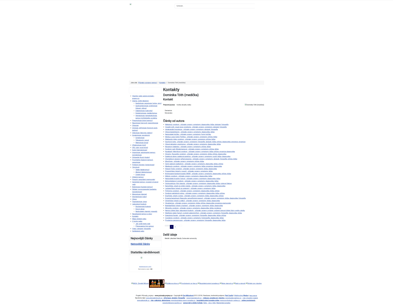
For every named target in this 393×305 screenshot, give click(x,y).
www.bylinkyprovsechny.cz (172, 303)
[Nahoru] (390, 302)
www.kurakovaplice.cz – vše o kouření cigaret (241, 298)
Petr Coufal (229, 296)
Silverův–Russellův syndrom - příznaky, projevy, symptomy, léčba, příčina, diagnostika (195, 154)
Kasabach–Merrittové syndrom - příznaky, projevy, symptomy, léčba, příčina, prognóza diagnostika (200, 152)
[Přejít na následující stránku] (178, 225)
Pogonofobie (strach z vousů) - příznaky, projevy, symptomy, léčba (189, 171)
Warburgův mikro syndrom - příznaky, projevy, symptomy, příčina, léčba (190, 139)
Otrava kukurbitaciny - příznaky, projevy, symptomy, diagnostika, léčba (190, 132)
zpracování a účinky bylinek (193, 303)
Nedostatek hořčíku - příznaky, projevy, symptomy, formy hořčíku (188, 134)
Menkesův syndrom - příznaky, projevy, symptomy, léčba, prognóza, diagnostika (193, 166)
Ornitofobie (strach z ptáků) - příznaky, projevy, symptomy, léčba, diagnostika (192, 201)
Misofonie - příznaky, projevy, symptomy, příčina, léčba (184, 161)
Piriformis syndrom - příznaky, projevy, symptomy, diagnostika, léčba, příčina (192, 191)
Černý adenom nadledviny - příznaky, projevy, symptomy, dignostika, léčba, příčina (194, 164)
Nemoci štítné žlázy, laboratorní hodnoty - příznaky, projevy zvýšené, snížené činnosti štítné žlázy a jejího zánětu (205, 211)
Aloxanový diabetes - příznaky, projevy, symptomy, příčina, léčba (188, 147)
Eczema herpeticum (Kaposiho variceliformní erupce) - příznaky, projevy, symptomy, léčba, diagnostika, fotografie (205, 198)
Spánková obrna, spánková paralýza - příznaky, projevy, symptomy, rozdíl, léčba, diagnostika (197, 156)
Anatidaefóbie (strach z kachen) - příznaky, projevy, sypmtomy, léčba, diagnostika (194, 206)
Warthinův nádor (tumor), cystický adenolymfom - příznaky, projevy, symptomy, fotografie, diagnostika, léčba (203, 213)
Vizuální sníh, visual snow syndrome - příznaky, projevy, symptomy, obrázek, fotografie (196, 127)
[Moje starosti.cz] (226, 283)
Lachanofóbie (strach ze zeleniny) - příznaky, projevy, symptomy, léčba (190, 188)
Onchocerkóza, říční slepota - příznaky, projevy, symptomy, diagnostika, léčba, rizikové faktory (198, 183)
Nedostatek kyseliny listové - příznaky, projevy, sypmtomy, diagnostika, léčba (192, 179)
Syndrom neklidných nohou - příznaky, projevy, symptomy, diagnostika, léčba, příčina (195, 193)
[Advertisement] (196, 26)
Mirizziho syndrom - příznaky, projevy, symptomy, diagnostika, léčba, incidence (193, 208)
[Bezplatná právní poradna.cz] (209, 283)
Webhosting (241, 296)
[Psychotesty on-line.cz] (188, 283)
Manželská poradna (223, 303)
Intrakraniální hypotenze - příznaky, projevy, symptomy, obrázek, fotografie (191, 129)
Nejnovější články (140, 244)
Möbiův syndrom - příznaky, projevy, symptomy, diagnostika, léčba (188, 176)
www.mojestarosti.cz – (205, 298)
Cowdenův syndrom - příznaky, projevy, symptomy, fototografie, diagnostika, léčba (194, 218)
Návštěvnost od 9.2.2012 (145, 266)
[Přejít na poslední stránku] (180, 225)
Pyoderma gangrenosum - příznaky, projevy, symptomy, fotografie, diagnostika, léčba (195, 220)
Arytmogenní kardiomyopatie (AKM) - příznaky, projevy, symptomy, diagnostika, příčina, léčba (198, 174)
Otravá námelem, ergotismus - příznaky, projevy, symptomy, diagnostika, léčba (193, 144)
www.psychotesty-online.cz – (237, 300)
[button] (196, 71)
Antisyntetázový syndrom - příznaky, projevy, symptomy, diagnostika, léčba (191, 181)
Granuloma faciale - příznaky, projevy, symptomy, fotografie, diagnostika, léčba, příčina (195, 215)
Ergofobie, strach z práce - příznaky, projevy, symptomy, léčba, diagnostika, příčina (194, 196)
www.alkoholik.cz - (153, 300)
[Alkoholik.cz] (156, 283)
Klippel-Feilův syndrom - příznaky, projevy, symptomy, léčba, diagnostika (191, 169)
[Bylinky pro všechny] (254, 283)
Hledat (259, 6)
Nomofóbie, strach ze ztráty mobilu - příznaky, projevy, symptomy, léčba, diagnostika (195, 186)
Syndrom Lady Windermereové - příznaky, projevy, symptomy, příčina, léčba (192, 149)
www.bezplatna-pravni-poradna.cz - (195, 300)
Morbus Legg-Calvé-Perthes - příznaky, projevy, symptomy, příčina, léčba (191, 137)
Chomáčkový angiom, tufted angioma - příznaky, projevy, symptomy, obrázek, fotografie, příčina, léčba (201, 159)
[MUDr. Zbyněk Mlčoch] (140, 283)
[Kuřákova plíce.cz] (172, 283)
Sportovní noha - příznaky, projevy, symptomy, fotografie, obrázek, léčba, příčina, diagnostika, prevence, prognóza (205, 142)
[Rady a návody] (240, 283)
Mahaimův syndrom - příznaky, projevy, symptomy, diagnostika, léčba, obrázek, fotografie (197, 125)
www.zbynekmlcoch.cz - (165, 298)
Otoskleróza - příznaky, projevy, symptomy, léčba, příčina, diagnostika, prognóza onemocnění (198, 203)
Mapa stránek (253, 295)
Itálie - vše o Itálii (209, 303)
